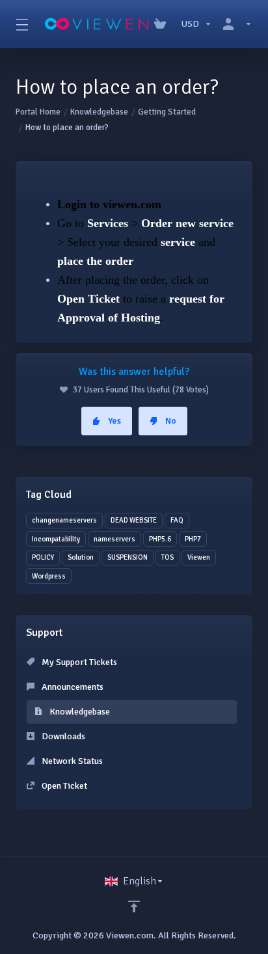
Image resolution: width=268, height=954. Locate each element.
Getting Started (167, 112)
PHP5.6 (160, 539)
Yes (114, 420)
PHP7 (193, 539)
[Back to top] (134, 906)
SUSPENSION (127, 557)
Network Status (71, 761)
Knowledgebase (99, 112)
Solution (81, 557)
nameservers (114, 539)
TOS (167, 557)
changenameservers (64, 520)
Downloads (62, 736)
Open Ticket (63, 785)
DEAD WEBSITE (134, 520)
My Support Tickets (78, 662)
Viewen (198, 557)
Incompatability (56, 539)
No (170, 420)
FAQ (176, 520)
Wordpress (49, 576)
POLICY (43, 557)
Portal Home (38, 112)
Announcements (71, 686)
